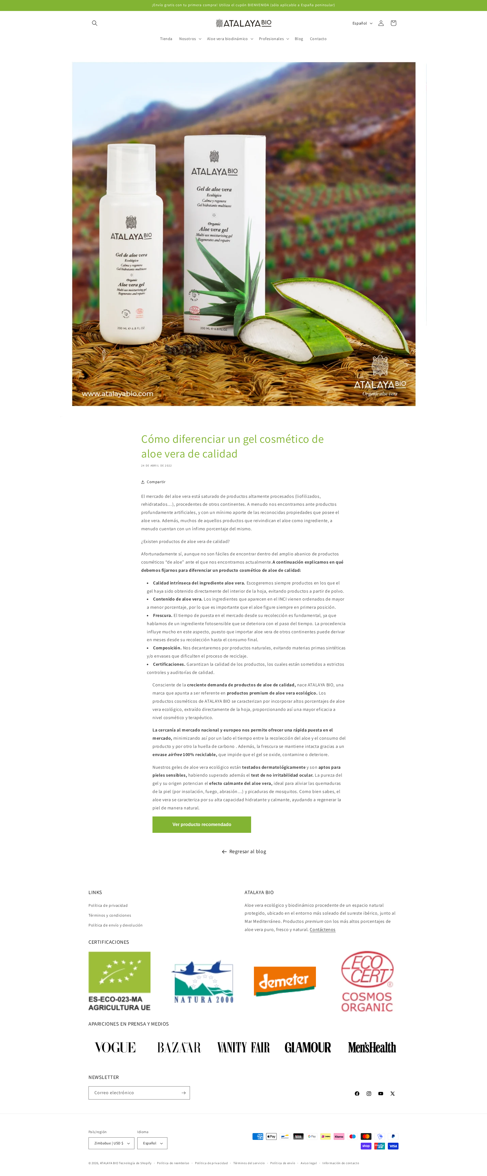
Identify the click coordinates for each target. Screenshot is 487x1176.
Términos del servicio (249, 1163)
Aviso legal (309, 1163)
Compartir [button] (156, 481)
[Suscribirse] (183, 1093)
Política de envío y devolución (115, 925)
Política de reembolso (173, 1163)
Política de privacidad (108, 905)
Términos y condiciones (109, 914)
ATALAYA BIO (109, 1163)
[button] (94, 23)
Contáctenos (323, 929)
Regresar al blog (247, 851)
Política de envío (282, 1163)
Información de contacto (340, 1163)
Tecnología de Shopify (135, 1163)
